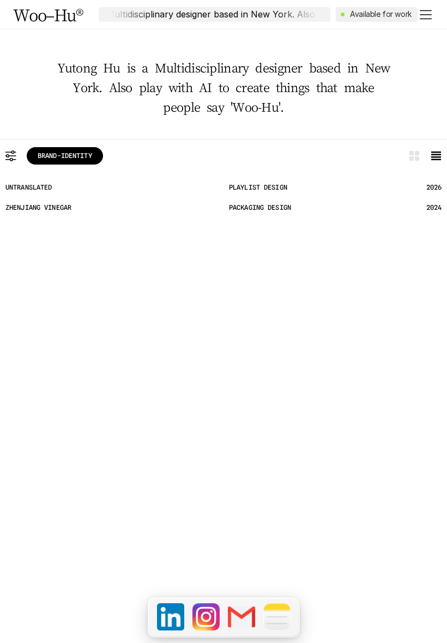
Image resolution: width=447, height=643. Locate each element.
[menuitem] (170, 616)
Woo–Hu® (48, 14)
